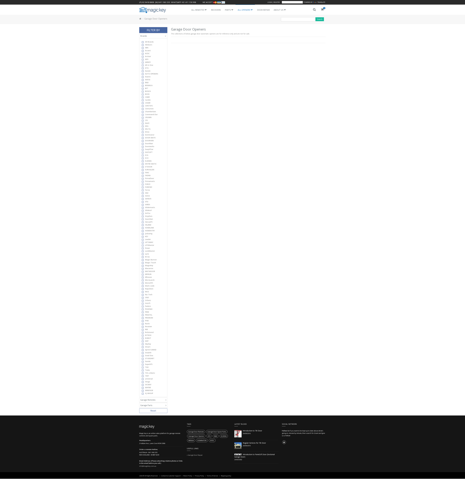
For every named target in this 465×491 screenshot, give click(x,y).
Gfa (146, 201)
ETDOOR (148, 167)
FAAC (147, 172)
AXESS (147, 79)
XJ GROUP (149, 393)
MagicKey (149, 265)
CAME (147, 97)
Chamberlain (150, 111)
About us (279, 10)
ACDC (147, 53)
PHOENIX (148, 309)
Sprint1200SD (150, 350)
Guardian (149, 219)
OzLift (147, 303)
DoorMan (149, 143)
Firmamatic (150, 181)
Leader (148, 239)
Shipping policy (226, 476)
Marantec (149, 268)
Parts (228, 10)
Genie (147, 196)
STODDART (149, 358)
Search (319, 19)
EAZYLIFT (149, 152)
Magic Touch (150, 262)
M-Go (147, 257)
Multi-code (149, 286)
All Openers (244, 10)
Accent (148, 50)
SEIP (146, 341)
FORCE (147, 184)
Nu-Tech (148, 294)
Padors (148, 306)
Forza (147, 190)
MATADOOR (150, 271)
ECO (146, 158)
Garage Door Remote (196, 432)
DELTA (147, 129)
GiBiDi (147, 204)
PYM (147, 321)
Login (269, 2)
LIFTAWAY (149, 242)
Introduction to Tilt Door (252, 431)
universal (149, 379)
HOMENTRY (150, 230)
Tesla (147, 370)
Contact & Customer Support (171, 476)
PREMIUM (149, 318)
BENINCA (148, 85)
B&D (147, 82)
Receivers (216, 10)
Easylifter (149, 149)
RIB (146, 329)
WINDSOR (149, 390)
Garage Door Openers (155, 18)
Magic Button (151, 260)
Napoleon (149, 289)
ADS (146, 59)
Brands (143, 36)
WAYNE (148, 387)
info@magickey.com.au (147, 466)
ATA (146, 68)
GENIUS (148, 199)
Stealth (148, 352)
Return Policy (187, 476)
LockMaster (150, 251)
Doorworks (149, 146)
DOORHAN (149, 140)
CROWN (148, 117)
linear (147, 248)
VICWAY (148, 384)
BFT (146, 88)
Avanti (148, 77)
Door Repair (263, 10)
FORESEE (148, 187)
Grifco (147, 213)
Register (277, 2)
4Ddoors (148, 45)
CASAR (147, 103)
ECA (146, 155)
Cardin (148, 100)
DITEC (212, 440)
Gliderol (148, 210)
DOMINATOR (201, 440)
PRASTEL (148, 315)
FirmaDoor (149, 178)
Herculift (149, 222)
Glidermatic (150, 207)
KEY (146, 236)
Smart (147, 347)
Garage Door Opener (196, 436)
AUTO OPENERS (151, 74)
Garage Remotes (147, 400)
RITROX (148, 335)
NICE (147, 291)
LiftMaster (149, 245)
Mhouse (148, 277)
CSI (146, 120)
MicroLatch (150, 280)
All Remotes (198, 10)
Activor (148, 56)
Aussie (147, 71)
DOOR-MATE (150, 138)
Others (148, 300)
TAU (147, 367)
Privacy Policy (199, 476)
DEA (146, 126)
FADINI (148, 175)
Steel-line (149, 355)
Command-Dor (151, 114)
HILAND (148, 225)
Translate (321, 2)
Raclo (147, 323)
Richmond (149, 332)
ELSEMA (148, 161)
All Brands (149, 42)
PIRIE (147, 312)
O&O (147, 297)
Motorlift (149, 283)
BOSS (147, 94)
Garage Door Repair (195, 455)
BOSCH (148, 91)
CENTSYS (149, 106)
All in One (149, 65)
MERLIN (148, 274)
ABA (146, 47)
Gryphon (148, 216)
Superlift (149, 364)
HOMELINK (149, 228)
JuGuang (148, 233)
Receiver (148, 326)
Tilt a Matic (150, 373)
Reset (153, 410)
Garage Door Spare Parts (216, 432)
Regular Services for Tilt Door (254, 443)
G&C (147, 193)
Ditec (147, 132)
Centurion (149, 108)
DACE (147, 123)
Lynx (147, 254)
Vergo (147, 382)
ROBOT (148, 338)
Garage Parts (146, 405)
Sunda (147, 361)
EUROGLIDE (149, 169)
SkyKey (148, 344)
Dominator (149, 135)
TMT (147, 376)
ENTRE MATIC (151, 164)
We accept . (214, 2)
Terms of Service (212, 476)
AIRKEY (148, 62)
